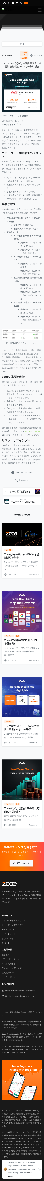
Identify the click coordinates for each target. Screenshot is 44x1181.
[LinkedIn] (17, 3)
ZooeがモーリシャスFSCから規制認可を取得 (21, 556)
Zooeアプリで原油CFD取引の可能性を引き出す (21, 810)
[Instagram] (21, 3)
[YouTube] (13, 3)
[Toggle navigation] (39, 10)
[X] (9, 3)
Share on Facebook (24, 472)
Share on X (23, 480)
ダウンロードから (32, 431)
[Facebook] (4, 3)
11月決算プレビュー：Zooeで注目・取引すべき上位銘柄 (21, 727)
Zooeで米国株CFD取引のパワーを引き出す (21, 642)
